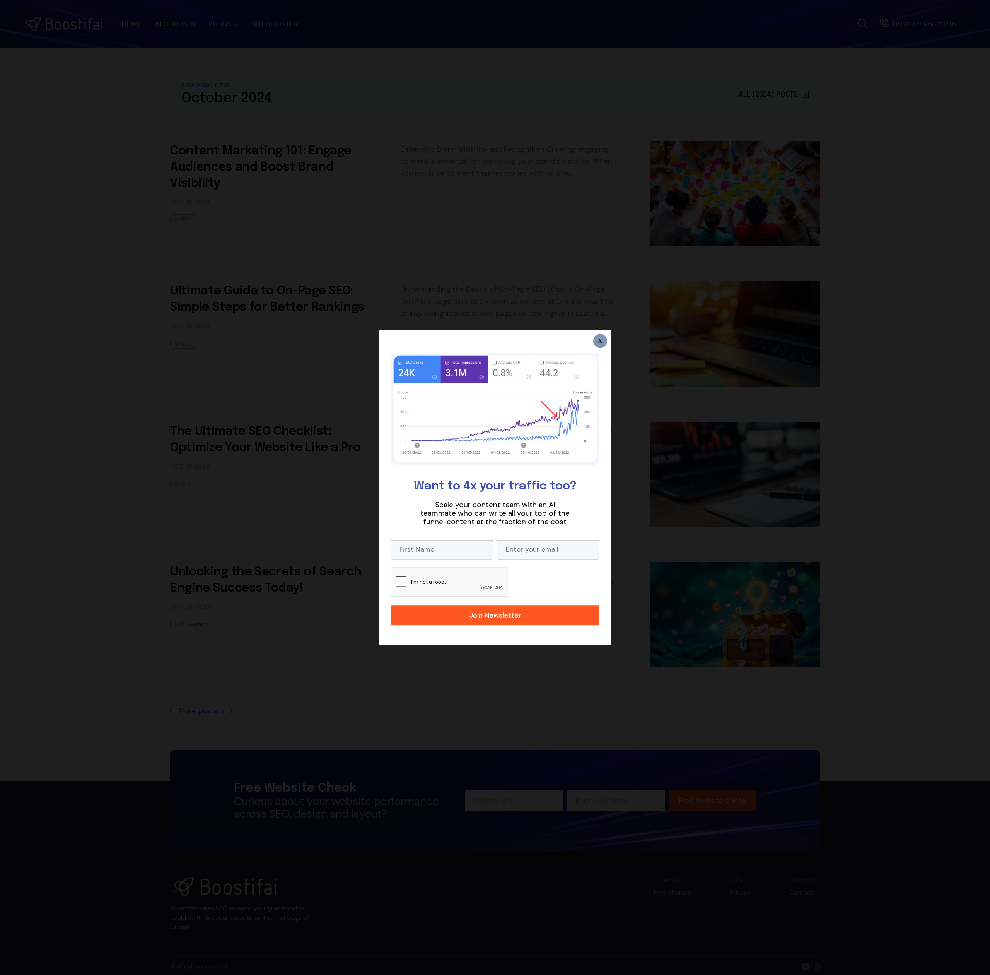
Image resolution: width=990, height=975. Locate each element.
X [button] (600, 340)
